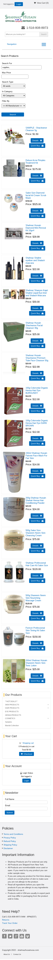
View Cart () (42, 3)
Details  (37, 140)
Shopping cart (28, 743)
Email (7, 805)
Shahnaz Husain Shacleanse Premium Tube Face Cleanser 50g (37, 358)
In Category (7, 91)
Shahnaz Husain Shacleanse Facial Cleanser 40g (34, 325)
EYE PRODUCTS (12, 712)
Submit (10, 813)
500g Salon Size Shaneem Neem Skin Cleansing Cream (35, 533)
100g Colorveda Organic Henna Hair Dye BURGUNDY (37, 390)
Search (13, 115)
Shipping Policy (10, 845)
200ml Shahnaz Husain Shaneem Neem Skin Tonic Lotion (36, 663)
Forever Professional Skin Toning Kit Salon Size (35, 630)
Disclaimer (8, 848)
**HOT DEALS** (11, 701)
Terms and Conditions (13, 834)
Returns (5, 920)
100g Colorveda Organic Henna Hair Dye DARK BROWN (37, 423)
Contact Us (17, 954)
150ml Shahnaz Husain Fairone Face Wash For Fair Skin (36, 455)
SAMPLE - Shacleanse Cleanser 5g (36, 128)
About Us (7, 954)
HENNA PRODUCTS (13, 715)
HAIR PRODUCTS (12, 708)
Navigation (12, 44)
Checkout (27, 754)
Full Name (9, 799)
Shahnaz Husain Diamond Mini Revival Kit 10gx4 (36, 228)
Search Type (7, 82)
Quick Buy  (37, 146)
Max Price (6, 72)
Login (18, 4)
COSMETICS (10, 718)
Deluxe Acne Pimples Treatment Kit (35, 161)
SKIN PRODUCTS (12, 705)
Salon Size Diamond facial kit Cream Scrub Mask (36, 195)
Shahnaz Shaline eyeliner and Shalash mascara (35, 260)
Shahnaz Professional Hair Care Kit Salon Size (37, 564)
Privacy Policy (10, 838)
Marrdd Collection (12, 726)
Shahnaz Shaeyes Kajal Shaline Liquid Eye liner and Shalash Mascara (37, 293)
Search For (7, 63)
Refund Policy (10, 841)
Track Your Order (10, 923)
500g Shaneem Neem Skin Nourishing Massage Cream (36, 598)
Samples (8, 722)
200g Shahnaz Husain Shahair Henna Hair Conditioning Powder (36, 500)
